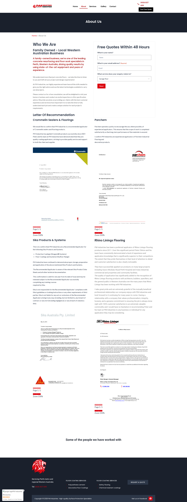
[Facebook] (150, 498)
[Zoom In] (39, 233)
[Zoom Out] (35, 233)
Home (75, 6)
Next (101, 86)
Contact (113, 6)
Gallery (103, 6)
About (83, 6)
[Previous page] (35, 227)
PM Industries (53, 499)
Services (92, 6)
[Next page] (39, 227)
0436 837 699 (41, 487)
